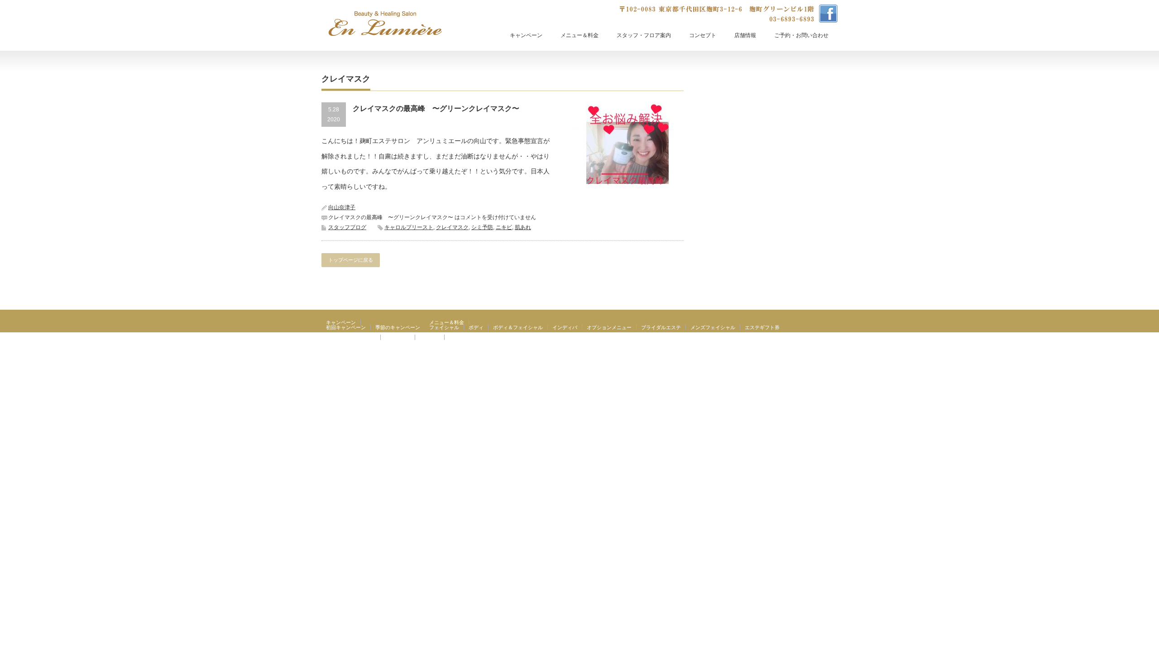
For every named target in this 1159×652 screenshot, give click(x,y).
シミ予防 (482, 227)
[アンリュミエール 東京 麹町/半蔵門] (385, 23)
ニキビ (504, 227)
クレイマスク (452, 227)
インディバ (564, 327)
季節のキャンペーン (397, 327)
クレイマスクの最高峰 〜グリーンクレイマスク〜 (436, 108)
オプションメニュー (609, 327)
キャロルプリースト (408, 227)
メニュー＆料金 (579, 35)
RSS (832, 352)
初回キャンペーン (346, 327)
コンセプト (702, 35)
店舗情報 (745, 35)
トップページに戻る (350, 260)
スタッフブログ (347, 227)
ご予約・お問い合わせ (801, 35)
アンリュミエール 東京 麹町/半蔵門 (775, 352)
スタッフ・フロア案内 (644, 35)
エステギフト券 (762, 327)
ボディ (476, 327)
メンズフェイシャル (712, 327)
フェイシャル (444, 327)
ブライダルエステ (661, 327)
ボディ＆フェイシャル (518, 327)
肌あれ (523, 227)
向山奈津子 (341, 207)
